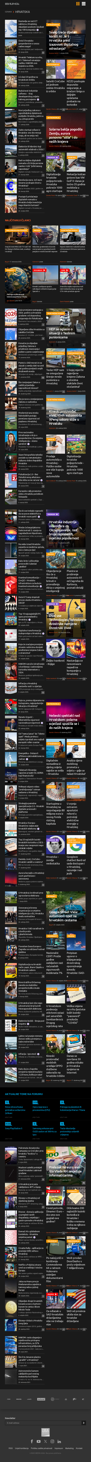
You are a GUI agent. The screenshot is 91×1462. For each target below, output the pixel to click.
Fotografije (53, 64)
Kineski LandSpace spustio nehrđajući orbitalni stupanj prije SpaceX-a (44, 289)
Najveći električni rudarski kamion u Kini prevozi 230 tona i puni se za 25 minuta (72, 249)
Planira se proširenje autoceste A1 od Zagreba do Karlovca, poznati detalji (75, 579)
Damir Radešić (65, 301)
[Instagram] (52, 1441)
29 (43, 1015)
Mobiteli (72, 157)
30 (43, 1193)
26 (43, 1316)
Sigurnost (52, 936)
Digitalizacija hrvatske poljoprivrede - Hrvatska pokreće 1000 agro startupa (54, 182)
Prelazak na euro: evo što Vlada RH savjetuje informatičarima (65, 1171)
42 (43, 659)
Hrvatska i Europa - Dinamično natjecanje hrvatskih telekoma (28, 826)
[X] (45, 1441)
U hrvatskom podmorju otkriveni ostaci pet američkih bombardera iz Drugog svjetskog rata (55, 1016)
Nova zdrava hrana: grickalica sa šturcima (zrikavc (15, 1110)
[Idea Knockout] (66, 1399)
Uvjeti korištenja (22, 1448)
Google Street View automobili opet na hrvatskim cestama (63, 916)
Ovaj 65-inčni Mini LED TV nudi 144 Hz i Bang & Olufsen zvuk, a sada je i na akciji (18, 249)
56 (84, 109)
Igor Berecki (11, 301)
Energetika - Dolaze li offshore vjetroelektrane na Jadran (31, 756)
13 (63, 391)
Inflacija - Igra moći (27, 1054)
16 (83, 344)
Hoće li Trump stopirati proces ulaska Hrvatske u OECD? (30, 600)
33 (43, 902)
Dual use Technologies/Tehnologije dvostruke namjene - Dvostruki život (66, 622)
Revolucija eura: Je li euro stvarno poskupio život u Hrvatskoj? (30, 183)
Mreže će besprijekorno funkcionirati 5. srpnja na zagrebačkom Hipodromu (30, 530)
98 (43, 192)
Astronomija (53, 117)
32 (43, 142)
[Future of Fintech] (83, 1399)
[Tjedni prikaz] (78, 3)
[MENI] (83, 3)
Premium (51, 157)
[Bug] (18, 1399)
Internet (52, 896)
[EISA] (45, 1432)
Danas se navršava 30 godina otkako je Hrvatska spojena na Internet (75, 1064)
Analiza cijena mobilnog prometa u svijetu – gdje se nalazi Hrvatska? (76, 767)
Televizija (52, 1241)
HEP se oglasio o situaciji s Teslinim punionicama (62, 333)
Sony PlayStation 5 (13, 1128)
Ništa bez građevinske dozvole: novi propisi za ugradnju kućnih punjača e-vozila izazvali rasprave (44, 249)
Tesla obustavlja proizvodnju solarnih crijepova (69, 1131)
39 (84, 878)
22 (84, 981)
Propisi (37, 230)
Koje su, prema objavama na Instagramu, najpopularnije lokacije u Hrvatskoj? (31, 703)
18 (83, 56)
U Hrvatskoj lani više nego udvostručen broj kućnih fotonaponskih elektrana (30, 1006)
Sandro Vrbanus (51, 109)
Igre (63, 270)
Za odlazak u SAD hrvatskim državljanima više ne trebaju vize (54, 1318)
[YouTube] (38, 1441)
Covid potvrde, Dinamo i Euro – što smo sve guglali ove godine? (55, 1215)
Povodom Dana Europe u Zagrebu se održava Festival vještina (31, 949)
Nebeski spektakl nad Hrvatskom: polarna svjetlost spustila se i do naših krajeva (64, 722)
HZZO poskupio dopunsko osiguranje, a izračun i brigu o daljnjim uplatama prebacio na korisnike (76, 93)
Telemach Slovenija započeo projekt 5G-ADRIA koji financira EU (30, 773)
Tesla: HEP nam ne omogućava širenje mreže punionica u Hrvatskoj (55, 376)
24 (84, 832)
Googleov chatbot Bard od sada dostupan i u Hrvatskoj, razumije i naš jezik (76, 865)
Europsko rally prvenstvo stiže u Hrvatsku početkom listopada (30, 494)
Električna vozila (69, 230)
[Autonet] (41, 1399)
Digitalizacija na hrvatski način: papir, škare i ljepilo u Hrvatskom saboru (30, 967)
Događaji (72, 64)
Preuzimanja (73, 1241)
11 (43, 1329)
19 (63, 109)
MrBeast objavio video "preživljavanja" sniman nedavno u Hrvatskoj (29, 789)
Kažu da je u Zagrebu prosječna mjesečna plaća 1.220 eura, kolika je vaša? (30, 1072)
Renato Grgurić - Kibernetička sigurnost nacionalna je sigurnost (29, 720)
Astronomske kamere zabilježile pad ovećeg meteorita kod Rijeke (28, 1374)
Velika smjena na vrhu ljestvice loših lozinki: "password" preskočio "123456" (76, 1014)
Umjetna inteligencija (74, 841)
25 (43, 1081)
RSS (11, 1448)
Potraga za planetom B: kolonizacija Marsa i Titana (17, 295)
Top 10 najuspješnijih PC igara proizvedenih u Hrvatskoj (29, 617)
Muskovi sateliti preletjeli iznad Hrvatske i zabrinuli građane (30, 1170)
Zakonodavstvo (75, 353)
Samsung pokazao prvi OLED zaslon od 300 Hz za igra (44, 1131)
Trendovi (52, 1191)
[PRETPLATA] (84, 1423)
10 (84, 196)
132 (42, 692)
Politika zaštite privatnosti (41, 1448)
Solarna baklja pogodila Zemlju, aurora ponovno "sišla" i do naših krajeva (65, 135)
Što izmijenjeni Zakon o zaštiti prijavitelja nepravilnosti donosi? (29, 385)
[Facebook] (32, 1441)
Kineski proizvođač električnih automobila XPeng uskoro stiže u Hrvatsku (65, 417)
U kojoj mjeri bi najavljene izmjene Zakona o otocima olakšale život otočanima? (76, 378)
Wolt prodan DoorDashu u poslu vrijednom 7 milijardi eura (76, 1262)
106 (42, 377)
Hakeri (71, 644)
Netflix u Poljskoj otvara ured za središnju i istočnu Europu (30, 1268)
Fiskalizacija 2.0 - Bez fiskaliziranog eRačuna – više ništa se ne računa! (29, 477)
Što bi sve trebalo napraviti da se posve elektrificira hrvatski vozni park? (30, 514)
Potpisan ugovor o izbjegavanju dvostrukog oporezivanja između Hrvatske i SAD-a (76, 964)
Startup (51, 787)
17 (84, 1329)
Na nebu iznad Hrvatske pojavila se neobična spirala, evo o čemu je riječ (31, 547)
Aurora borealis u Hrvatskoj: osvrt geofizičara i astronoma (31, 876)
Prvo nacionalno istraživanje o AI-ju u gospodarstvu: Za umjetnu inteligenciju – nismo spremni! (30, 438)
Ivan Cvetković (51, 481)
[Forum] (9, 1399)
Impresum (59, 1448)
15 (43, 556)
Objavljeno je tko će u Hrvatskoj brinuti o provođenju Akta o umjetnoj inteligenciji (55, 580)
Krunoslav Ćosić (72, 195)
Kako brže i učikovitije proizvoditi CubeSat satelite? (28, 564)
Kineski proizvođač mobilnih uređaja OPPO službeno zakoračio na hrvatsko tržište (55, 1065)
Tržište (51, 439)
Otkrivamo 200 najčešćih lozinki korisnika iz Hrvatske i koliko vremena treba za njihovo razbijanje (76, 1218)
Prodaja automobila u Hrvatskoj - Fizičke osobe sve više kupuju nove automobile (55, 466)
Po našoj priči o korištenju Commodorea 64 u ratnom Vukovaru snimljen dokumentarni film (54, 1269)
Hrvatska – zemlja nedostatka (53, 860)
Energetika (73, 787)
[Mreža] (29, 1399)
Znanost (10, 270)
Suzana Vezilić (54, 53)
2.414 (35, 1102)
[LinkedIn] (59, 1441)
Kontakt (79, 1448)
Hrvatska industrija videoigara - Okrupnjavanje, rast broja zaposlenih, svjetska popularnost (64, 530)
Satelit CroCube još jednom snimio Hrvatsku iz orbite (55, 86)
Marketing (69, 1448)
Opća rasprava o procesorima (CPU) (41, 1108)
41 (43, 358)
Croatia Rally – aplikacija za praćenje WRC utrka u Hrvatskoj (30, 1251)
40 (84, 596)
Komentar (52, 644)
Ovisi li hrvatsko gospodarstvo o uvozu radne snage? (28, 43)
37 (43, 1207)
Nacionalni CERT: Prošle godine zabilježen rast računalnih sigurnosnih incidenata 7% (54, 962)
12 (43, 609)
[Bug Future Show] (55, 1399)
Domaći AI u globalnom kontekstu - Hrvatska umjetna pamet (29, 1234)
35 (84, 1233)
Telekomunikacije (76, 744)
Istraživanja (53, 25)
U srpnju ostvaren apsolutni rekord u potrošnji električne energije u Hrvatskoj (73, 815)
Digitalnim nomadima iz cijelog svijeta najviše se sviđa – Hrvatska (55, 767)
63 (43, 52)
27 (43, 155)
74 (83, 1183)
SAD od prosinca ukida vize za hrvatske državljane (76, 1316)
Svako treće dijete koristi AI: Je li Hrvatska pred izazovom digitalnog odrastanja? (63, 40)
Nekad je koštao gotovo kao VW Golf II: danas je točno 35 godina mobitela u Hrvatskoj (76, 182)
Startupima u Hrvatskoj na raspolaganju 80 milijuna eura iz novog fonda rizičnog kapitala (55, 813)
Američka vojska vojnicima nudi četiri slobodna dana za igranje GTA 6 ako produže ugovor (71, 289)
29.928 (8, 1123)
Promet (71, 554)
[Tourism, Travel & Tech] (74, 1399)
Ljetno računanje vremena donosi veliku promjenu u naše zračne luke (30, 1039)
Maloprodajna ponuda (16, 230)
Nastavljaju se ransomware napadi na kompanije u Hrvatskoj (75, 667)
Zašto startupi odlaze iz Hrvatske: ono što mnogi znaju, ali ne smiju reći (29, 133)
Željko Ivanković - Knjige (55, 662)
